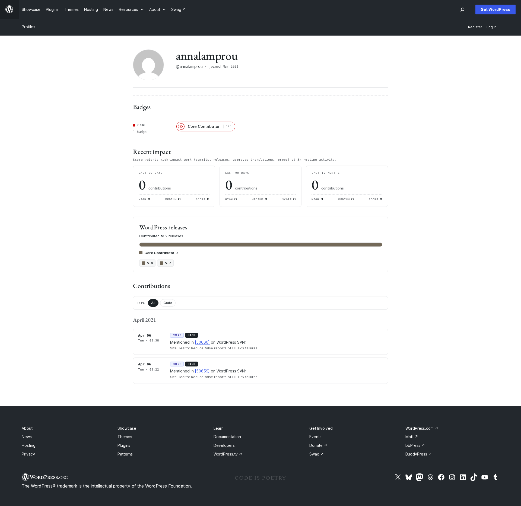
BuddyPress (418, 454)
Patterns (125, 454)
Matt (411, 436)
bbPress (415, 445)
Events (315, 436)
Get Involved (321, 428)
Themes (124, 436)
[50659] (202, 371)
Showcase (126, 428)
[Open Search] (462, 9)
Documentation (227, 436)
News (27, 436)
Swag (316, 454)
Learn (219, 428)
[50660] (202, 342)
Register (475, 27)
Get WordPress (495, 9)
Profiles (28, 26)
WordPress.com (421, 428)
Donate (318, 445)
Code (167, 303)
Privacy (28, 454)
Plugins (123, 445)
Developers (224, 445)
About (27, 428)
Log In (492, 27)
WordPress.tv (228, 454)
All (153, 303)
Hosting (29, 445)
